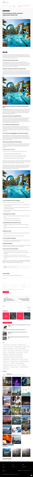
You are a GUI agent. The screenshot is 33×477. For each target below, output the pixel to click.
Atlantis (15, 137)
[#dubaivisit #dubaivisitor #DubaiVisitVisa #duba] (25, 420)
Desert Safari (5, 350)
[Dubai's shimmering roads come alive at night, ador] (7, 381)
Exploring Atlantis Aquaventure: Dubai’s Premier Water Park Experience (6, 454)
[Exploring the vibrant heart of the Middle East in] (7, 400)
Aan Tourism (17, 474)
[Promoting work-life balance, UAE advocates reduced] (7, 410)
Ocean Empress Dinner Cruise (14, 361)
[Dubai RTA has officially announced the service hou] (25, 381)
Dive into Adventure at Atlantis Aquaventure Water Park (9, 300)
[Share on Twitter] (5, 52)
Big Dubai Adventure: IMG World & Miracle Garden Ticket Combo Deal (18, 337)
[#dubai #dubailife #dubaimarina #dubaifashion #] (16, 420)
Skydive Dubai (13, 363)
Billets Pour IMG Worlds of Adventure (8, 348)
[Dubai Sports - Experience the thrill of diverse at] (25, 400)
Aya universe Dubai (10, 346)
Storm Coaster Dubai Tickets (20, 363)
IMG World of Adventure (19, 357)
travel (19, 365)
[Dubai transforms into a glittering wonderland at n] (16, 381)
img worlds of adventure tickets (24, 359)
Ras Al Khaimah (24, 466)
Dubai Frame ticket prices (19, 352)
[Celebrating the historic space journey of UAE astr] (16, 400)
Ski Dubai (4, 363)
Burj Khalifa (16, 348)
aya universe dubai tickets (18, 346)
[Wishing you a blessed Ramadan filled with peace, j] (25, 391)
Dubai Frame (5, 352)
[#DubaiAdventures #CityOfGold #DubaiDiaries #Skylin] (16, 439)
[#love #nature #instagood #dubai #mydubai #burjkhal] (16, 429)
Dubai (9, 350)
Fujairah (4, 466)
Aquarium (14, 133)
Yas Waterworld (23, 365)
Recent (7, 322)
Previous (6, 297)
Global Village (13, 357)
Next (27, 297)
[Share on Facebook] (3, 52)
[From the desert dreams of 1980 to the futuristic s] (7, 391)
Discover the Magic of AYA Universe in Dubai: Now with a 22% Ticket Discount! (19, 325)
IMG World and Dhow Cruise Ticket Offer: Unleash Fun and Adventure (14, 329)
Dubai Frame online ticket (11, 352)
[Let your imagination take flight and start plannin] (7, 429)
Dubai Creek (13, 350)
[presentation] (28, 310)
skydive (8, 363)
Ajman (13, 464)
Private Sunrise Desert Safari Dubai (24, 361)
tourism (16, 365)
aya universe (5, 346)
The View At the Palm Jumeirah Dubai (8, 365)
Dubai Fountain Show (25, 350)
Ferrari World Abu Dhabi (6, 357)
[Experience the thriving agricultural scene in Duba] (16, 410)
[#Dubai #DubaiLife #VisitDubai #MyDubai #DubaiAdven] (7, 420)
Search (4, 306)
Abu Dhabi (13, 466)
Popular (16, 322)
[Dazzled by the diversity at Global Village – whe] (7, 439)
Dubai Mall (26, 352)
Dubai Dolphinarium (18, 350)
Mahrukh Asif (10, 334)
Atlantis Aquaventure (6, 109)
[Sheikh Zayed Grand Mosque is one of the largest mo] (25, 410)
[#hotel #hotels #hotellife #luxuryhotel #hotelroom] (25, 429)
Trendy (26, 322)
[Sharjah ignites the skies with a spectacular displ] (16, 391)
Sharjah (23, 464)
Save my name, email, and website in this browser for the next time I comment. (14, 289)
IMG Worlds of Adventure (14, 359)
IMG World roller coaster (6, 359)
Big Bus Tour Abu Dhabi (26, 346)
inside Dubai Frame (5, 361)
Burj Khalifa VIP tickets (22, 348)
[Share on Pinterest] (6, 52)
